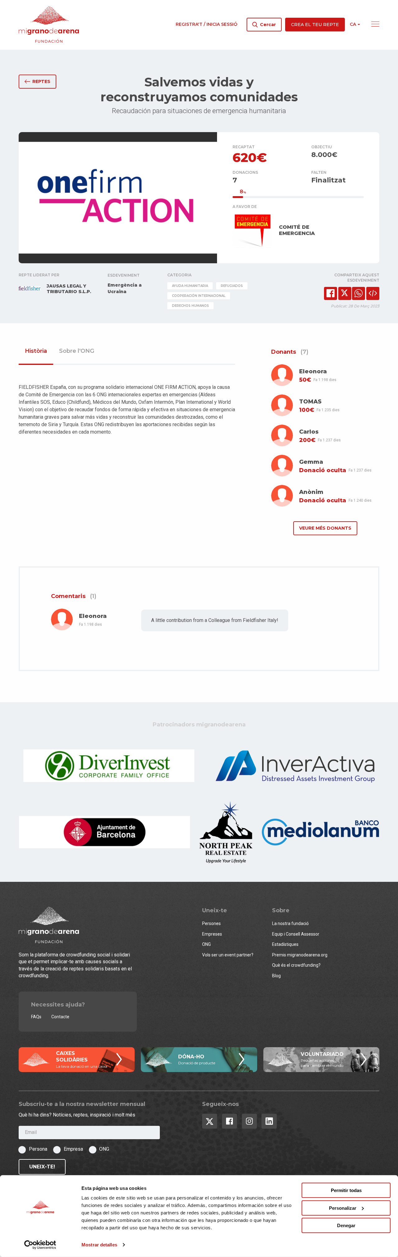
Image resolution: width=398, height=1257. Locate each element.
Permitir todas (346, 1190)
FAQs (36, 1016)
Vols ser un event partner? (227, 954)
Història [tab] (36, 351)
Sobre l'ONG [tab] (76, 351)
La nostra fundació (290, 923)
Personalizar (342, 1207)
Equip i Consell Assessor (295, 934)
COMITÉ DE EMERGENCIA (297, 230)
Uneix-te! (42, 1167)
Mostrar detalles (99, 1244)
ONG (206, 944)
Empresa (73, 1149)
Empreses (212, 934)
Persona (38, 1149)
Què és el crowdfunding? (296, 965)
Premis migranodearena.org (299, 954)
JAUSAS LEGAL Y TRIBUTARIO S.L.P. (69, 288)
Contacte (60, 1016)
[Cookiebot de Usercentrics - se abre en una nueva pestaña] (40, 1245)
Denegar (346, 1225)
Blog (276, 975)
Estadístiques (285, 944)
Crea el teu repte (315, 24)
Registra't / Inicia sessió (206, 24)
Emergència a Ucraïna (125, 288)
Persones (211, 923)
